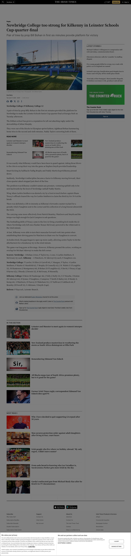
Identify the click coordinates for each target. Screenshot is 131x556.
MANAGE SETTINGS (116, 546)
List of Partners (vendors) (64, 543)
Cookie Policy (31, 546)
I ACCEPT (116, 541)
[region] (65, 544)
